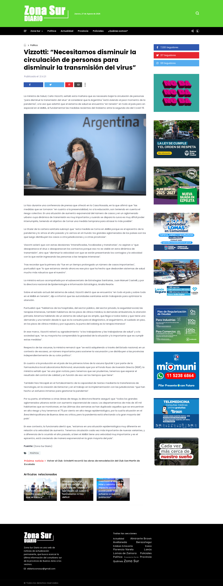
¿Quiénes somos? (118, 30)
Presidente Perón (131, 557)
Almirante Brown (141, 538)
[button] (197, 30)
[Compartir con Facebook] (33, 84)
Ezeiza (148, 546)
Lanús (148, 549)
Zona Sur (35, 30)
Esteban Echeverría (123, 546)
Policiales (98, 30)
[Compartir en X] (54, 84)
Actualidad (67, 30)
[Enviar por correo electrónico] (78, 84)
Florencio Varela (123, 549)
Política (51, 30)
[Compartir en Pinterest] (69, 84)
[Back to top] (215, 578)
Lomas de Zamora (125, 553)
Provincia (83, 30)
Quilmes (118, 561)
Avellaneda (120, 542)
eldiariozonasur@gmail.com (41, 568)
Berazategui (144, 542)
